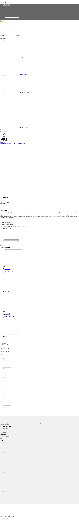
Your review (3, 236)
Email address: (3, 436)
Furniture (4, 430)
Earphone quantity (4, 202)
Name (2, 238)
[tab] (41, 206)
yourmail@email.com (7, 5)
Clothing (4, 429)
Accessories (5, 428)
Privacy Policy (5, 518)
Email (1, 241)
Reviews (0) (5, 208)
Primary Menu (3, 131)
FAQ (3, 521)
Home (4, 133)
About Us (5, 134)
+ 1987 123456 (6, 4)
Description (5, 206)
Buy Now (5, 140)
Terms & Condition (6, 520)
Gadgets (6, 204)
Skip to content (3, 2)
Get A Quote (2, 21)
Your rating (3, 228)
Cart (4, 136)
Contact (4, 139)
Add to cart (3, 203)
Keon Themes (11, 516)
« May (1, 354)
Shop (4, 137)
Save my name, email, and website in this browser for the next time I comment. (17, 243)
